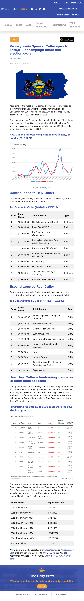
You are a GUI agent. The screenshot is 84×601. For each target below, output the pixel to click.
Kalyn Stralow (17, 59)
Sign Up (42, 586)
